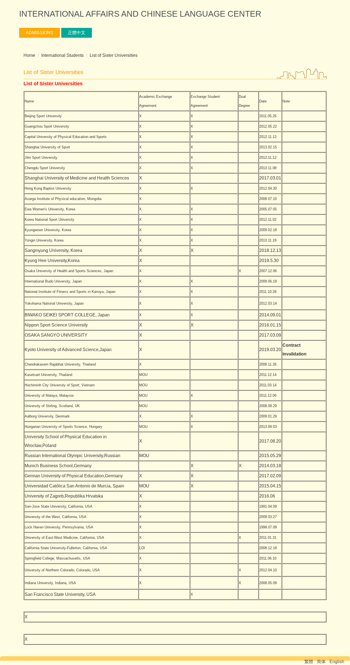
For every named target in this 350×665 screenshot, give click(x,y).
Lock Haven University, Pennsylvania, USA (59, 527)
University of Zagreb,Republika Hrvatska (64, 496)
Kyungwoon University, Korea (48, 230)
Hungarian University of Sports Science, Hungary (63, 427)
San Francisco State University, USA (60, 594)
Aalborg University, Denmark (47, 416)
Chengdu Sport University (45, 168)
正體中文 (76, 32)
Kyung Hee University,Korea (52, 260)
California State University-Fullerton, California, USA (66, 548)
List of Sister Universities (114, 55)
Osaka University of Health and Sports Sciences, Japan (69, 271)
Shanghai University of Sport (47, 147)
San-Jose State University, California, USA (58, 506)
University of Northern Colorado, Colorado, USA (62, 570)
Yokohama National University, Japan (54, 303)
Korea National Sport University (49, 219)
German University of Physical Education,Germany (74, 475)
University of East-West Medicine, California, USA (64, 537)
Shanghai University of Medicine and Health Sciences (77, 178)
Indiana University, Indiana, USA (50, 583)
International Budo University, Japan (53, 281)
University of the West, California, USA (55, 517)
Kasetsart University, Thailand (48, 375)
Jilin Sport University (41, 157)
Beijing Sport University (43, 116)
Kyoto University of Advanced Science (61, 349)
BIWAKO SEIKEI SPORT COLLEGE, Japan (67, 315)
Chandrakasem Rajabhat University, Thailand (60, 364)
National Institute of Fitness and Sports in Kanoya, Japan (70, 292)
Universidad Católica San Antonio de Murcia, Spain (74, 486)
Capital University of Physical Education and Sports (66, 137)
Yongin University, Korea (44, 240)
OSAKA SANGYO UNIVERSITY (56, 335)
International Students (62, 55)
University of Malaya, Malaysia (49, 395)
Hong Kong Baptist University (48, 188)
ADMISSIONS (39, 32)
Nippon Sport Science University (56, 325)
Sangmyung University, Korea (53, 250)
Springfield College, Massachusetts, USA (57, 558)
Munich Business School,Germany (58, 465)
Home (29, 55)
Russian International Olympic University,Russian (72, 455)
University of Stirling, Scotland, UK (52, 406)
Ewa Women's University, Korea (50, 209)
